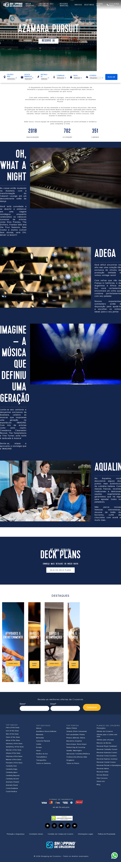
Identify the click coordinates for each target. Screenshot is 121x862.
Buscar (111, 77)
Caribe (38, 744)
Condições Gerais (36, 834)
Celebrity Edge (11, 769)
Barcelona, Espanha (74, 741)
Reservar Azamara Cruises (107, 753)
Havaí (38, 751)
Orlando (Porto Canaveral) (76, 731)
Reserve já (48, 40)
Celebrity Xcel (11, 766)
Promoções (101, 728)
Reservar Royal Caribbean (107, 746)
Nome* (23, 704)
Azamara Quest (12, 785)
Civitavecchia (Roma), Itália (76, 757)
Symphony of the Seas (15, 747)
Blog (98, 784)
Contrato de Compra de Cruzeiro (60, 834)
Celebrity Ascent (12, 779)
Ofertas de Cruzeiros (105, 731)
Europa (39, 747)
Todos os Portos (72, 763)
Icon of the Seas (12, 731)
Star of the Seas (12, 734)
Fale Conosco (102, 778)
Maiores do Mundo (104, 743)
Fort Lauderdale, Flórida (75, 735)
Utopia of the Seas (13, 753)
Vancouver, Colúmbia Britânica (78, 754)
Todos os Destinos (43, 763)
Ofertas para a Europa (105, 740)
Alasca (38, 728)
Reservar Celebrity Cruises (107, 749)
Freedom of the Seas (14, 763)
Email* (53, 704)
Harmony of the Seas (14, 744)
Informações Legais (85, 834)
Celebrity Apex (11, 772)
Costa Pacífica (11, 791)
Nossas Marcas (102, 775)
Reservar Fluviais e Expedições (109, 765)
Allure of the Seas (13, 740)
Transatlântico (41, 757)
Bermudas (40, 738)
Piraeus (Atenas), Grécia (75, 738)
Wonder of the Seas (14, 750)
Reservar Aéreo (103, 769)
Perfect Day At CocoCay (75, 747)
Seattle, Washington (74, 751)
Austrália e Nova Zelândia (46, 731)
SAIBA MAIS (13, 663)
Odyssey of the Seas (14, 756)
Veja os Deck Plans (60, 570)
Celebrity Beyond (12, 775)
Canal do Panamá (43, 741)
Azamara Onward (12, 782)
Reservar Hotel (102, 772)
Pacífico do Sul (42, 754)
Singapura (70, 760)
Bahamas (39, 735)
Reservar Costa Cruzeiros (107, 756)
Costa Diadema (12, 788)
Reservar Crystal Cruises (106, 762)
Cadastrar (92, 707)
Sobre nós (101, 781)
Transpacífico (41, 760)
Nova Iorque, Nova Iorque (76, 744)
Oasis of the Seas (13, 737)
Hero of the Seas (12, 728)
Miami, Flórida (71, 728)
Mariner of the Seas (13, 760)
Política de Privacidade (106, 834)
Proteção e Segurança (15, 834)
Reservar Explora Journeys (107, 759)
